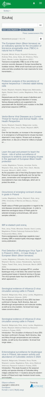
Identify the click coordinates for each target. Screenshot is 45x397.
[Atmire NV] (36, 385)
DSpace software (8, 382)
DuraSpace (6, 387)
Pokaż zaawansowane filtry (33, 33)
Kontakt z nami (7, 390)
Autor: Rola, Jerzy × (27, 30)
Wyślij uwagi (19, 390)
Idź (40, 25)
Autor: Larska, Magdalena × (11, 30)
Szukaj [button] (6, 10)
